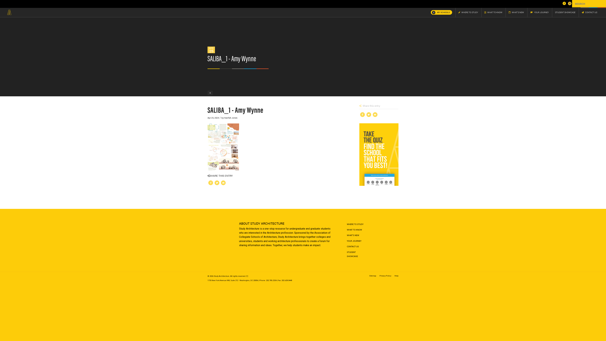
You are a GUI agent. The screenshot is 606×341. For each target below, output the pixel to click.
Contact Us (353, 246)
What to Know (354, 230)
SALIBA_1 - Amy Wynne (235, 109)
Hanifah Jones (230, 118)
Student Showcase (352, 254)
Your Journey (354, 241)
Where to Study (355, 224)
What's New (353, 235)
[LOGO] (9, 12)
